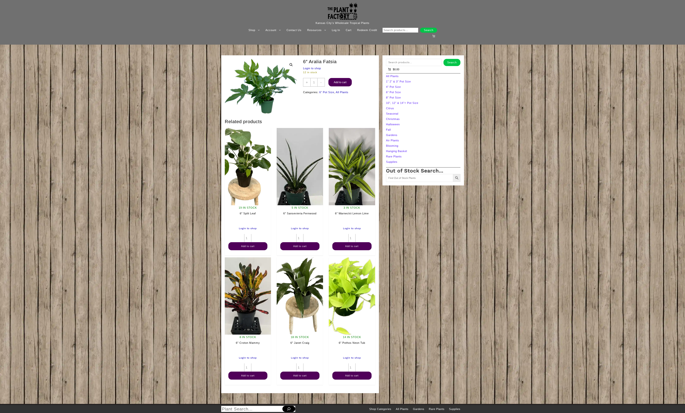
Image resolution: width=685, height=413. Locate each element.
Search (428, 30)
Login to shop (312, 68)
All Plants (342, 92)
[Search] (288, 409)
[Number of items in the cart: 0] (433, 36)
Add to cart (340, 82)
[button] (291, 65)
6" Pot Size (326, 92)
